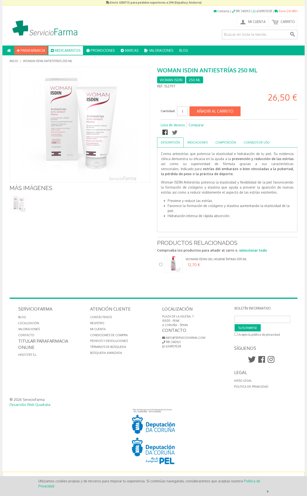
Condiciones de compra (109, 335)
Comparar (196, 125)
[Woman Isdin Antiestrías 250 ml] (18, 204)
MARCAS (131, 50)
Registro (97, 323)
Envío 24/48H (287, 11)
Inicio (14, 61)
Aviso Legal (243, 380)
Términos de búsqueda (108, 347)
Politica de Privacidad (251, 386)
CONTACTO (26, 335)
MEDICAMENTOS (67, 50)
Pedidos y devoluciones (109, 341)
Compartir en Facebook (165, 133)
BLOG (183, 50)
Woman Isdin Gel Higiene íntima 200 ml (216, 259)
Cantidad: (168, 111)
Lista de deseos (173, 125)
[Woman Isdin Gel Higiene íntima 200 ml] (173, 263)
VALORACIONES (160, 50)
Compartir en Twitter (175, 133)
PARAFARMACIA (32, 50)
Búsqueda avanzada (106, 353)
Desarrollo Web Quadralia (30, 405)
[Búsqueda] (292, 34)
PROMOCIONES (102, 50)
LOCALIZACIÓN (28, 323)
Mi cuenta (98, 329)
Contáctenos (101, 317)
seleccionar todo (253, 250)
